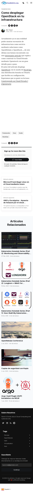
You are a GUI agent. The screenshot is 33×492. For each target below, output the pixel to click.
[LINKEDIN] (7, 423)
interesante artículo (13, 55)
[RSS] (10, 423)
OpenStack (5, 70)
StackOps (27, 70)
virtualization (8, 443)
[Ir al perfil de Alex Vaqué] (3, 30)
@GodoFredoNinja (19, 480)
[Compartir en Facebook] (12, 25)
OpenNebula (8, 438)
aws (5, 446)
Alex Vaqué (9, 30)
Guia (14, 133)
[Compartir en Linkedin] (14, 25)
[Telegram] (14, 423)
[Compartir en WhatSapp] (17, 26)
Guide (21, 133)
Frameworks (6, 9)
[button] (23, 3)
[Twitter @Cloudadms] (3, 423)
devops (6, 435)
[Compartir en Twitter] (9, 25)
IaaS (5, 441)
